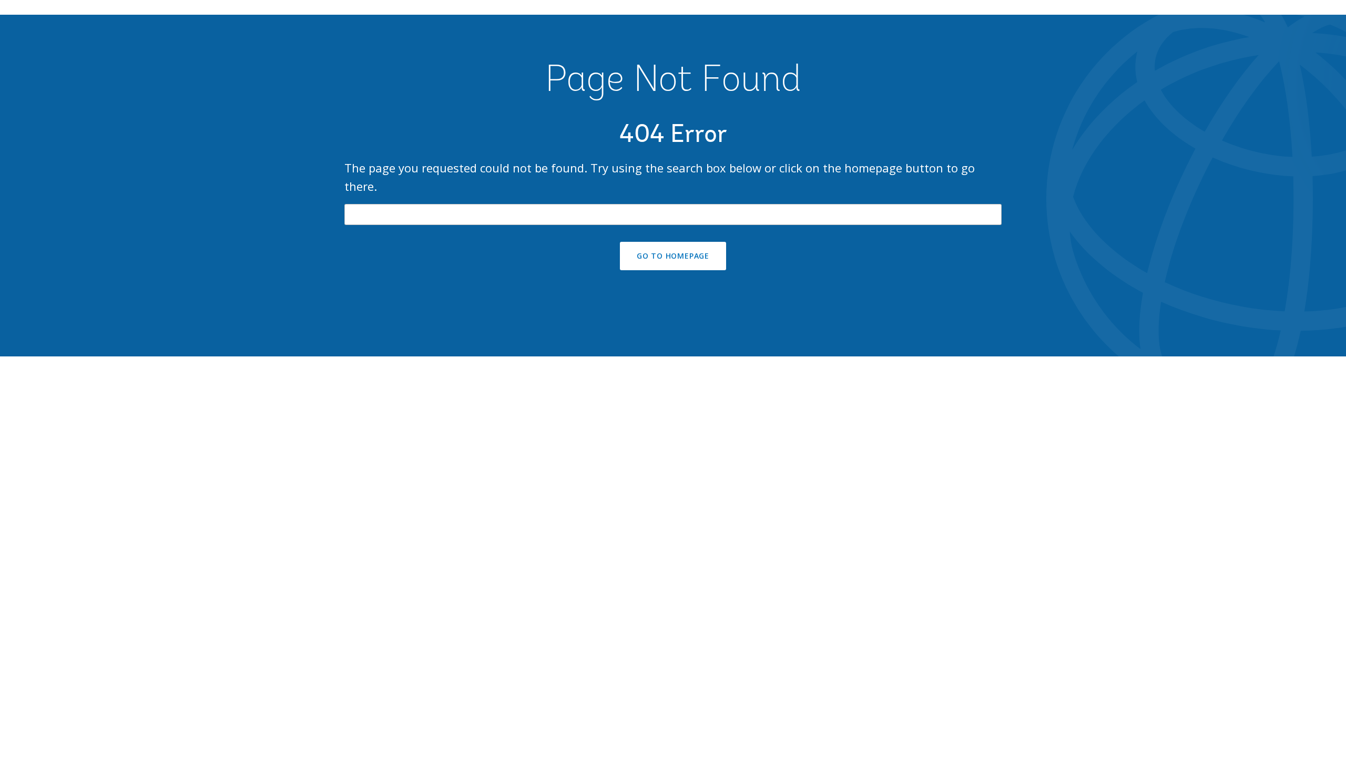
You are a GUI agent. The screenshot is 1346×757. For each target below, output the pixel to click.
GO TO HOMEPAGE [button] (673, 256)
